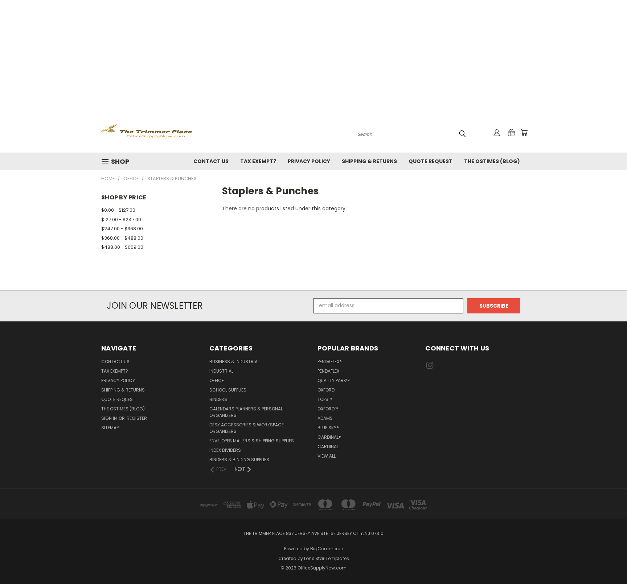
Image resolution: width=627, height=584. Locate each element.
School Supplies (227, 390)
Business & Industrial (234, 361)
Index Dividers (225, 450)
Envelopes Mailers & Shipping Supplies (251, 441)
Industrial (221, 371)
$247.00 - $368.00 (122, 228)
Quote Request (430, 161)
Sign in (109, 418)
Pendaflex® (329, 361)
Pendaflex (328, 371)
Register (137, 418)
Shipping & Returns (369, 161)
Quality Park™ (333, 380)
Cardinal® (329, 437)
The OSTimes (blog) (492, 161)
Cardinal (328, 446)
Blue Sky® (328, 428)
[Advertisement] (313, 54)
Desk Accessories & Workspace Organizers (246, 428)
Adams (325, 418)
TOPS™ (324, 399)
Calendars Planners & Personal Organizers (246, 412)
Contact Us (211, 161)
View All (326, 456)
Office (216, 380)
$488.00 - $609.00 (122, 247)
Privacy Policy (309, 161)
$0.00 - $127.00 (118, 210)
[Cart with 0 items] (524, 132)
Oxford (326, 390)
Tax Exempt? (258, 161)
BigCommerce (326, 549)
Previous (608, 561)
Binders (218, 399)
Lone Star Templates (326, 558)
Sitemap (110, 428)
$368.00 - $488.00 (122, 238)
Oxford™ (327, 409)
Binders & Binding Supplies (239, 460)
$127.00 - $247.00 (121, 219)
